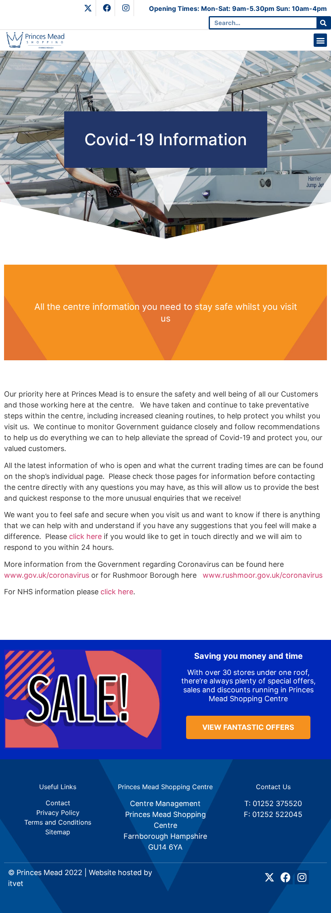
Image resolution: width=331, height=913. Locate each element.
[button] (320, 40)
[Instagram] (126, 8)
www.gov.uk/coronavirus (46, 575)
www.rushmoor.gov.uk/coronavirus (263, 575)
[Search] (323, 22)
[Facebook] (107, 8)
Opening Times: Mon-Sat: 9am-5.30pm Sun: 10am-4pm (238, 8)
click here (85, 536)
